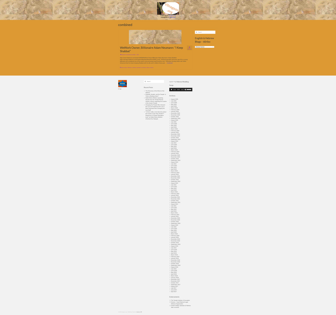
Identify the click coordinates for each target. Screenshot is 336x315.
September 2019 (175, 244)
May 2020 (174, 230)
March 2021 (174, 213)
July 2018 (173, 269)
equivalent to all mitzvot (141, 67)
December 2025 (175, 113)
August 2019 (174, 246)
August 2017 (174, 286)
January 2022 (175, 195)
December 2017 (175, 279)
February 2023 (175, 172)
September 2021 (175, 202)
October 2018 (175, 263)
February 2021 (175, 214)
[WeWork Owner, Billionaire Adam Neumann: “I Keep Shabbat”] (155, 37)
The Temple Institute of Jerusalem (180, 300)
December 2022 (175, 176)
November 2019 (175, 241)
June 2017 (174, 290)
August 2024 (174, 141)
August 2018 (174, 267)
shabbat (151, 67)
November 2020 (175, 220)
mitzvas (148, 67)
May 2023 (174, 167)
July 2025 (173, 122)
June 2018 (174, 270)
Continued (170, 63)
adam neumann (124, 67)
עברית (119, 89)
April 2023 (174, 169)
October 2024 (175, 137)
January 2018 (175, 277)
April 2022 (174, 190)
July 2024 (173, 143)
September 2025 (175, 118)
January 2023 (175, 174)
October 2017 (175, 283)
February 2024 (175, 151)
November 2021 (175, 199)
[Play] (171, 89)
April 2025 (174, 127)
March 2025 (174, 129)
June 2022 (174, 186)
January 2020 (175, 237)
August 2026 (174, 99)
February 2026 (175, 109)
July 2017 (173, 288)
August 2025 (174, 120)
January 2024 (175, 153)
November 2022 (175, 178)
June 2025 (174, 123)
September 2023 (175, 160)
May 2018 (174, 272)
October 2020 (175, 221)
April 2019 (174, 253)
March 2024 (174, 150)
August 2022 (174, 183)
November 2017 (175, 281)
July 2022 (173, 185)
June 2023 (174, 165)
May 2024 (174, 146)
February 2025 (175, 130)
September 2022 (175, 181)
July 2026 (173, 101)
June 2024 (174, 144)
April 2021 (174, 211)
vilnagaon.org (172, 15)
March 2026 (174, 108)
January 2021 (175, 216)
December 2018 (175, 260)
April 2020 (174, 232)
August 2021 (174, 204)
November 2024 (175, 136)
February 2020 (175, 235)
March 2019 (174, 255)
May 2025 (174, 125)
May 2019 (174, 251)
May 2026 (174, 104)
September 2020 (175, 223)
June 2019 (174, 249)
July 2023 (173, 164)
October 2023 (175, 158)
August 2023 (174, 162)
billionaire (130, 67)
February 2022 (175, 193)
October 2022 (175, 179)
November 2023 (175, 157)
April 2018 (174, 274)
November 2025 (175, 115)
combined (134, 67)
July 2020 (173, 227)
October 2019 (175, 242)
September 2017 (175, 284)
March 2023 (174, 171)
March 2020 (174, 234)
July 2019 (173, 248)
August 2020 (174, 225)
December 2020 (175, 218)
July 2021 (173, 206)
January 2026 (175, 111)
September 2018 (175, 265)
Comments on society (130, 54)
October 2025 (175, 116)
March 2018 (174, 276)
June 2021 (174, 207)
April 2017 (174, 291)
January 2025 (175, 132)
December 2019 (175, 239)
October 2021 (175, 200)
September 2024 (175, 139)
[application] (180, 89)
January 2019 (175, 258)
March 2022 (174, 192)
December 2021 (175, 197)
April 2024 (174, 148)
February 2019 (175, 256)
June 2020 (174, 228)
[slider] (189, 89)
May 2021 (174, 209)
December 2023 (175, 155)
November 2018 (175, 262)
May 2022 (174, 188)
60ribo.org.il (172, 17)
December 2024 (175, 134)
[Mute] (185, 89)
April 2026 (174, 106)
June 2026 (174, 102)
